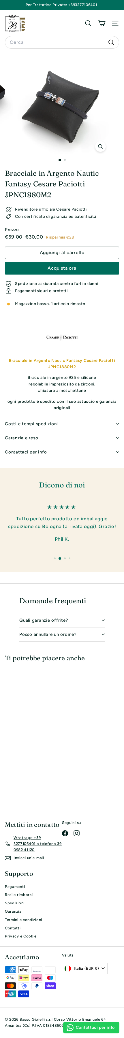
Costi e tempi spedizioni (31, 423)
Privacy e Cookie (21, 936)
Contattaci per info (26, 452)
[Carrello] (101, 23)
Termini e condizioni (23, 920)
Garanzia (13, 911)
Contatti (13, 928)
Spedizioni (15, 903)
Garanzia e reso (21, 437)
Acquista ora (62, 268)
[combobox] (62, 42)
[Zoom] (100, 146)
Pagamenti (15, 886)
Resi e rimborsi (19, 895)
